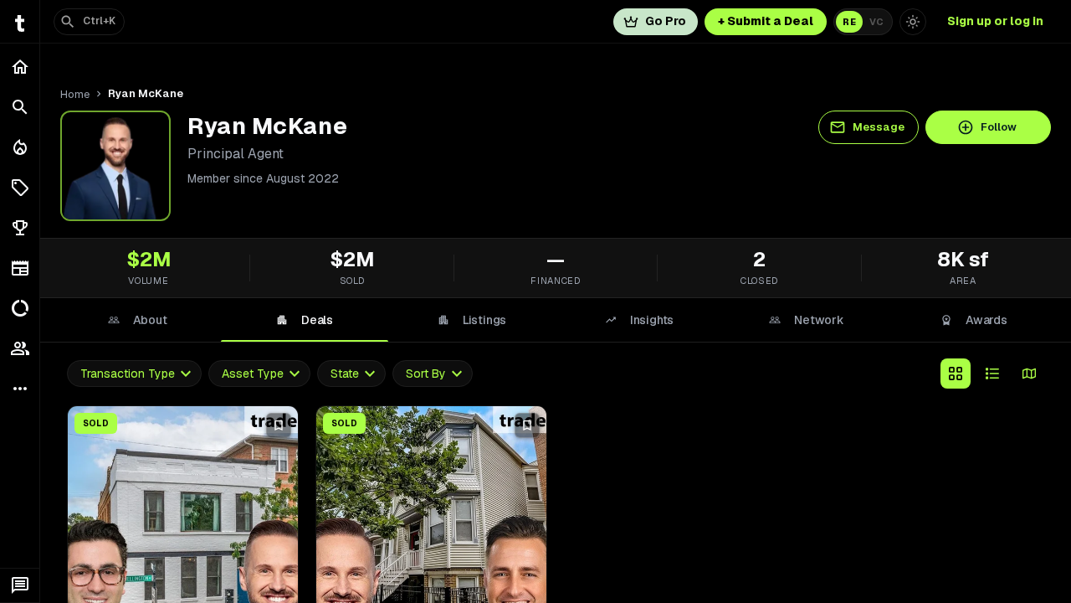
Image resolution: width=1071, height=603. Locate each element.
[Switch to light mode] (912, 21)
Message (878, 127)
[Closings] (19, 147)
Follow (999, 127)
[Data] (19, 308)
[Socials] (19, 348)
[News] (19, 268)
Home (75, 94)
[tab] (137, 320)
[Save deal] (278, 425)
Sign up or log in (995, 20)
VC (876, 22)
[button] (19, 187)
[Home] (19, 67)
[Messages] (19, 585)
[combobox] (134, 374)
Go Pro (665, 20)
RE (849, 22)
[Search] (19, 107)
